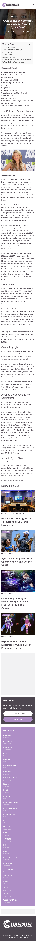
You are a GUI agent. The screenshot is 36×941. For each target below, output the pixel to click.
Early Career (8, 55)
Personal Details (9, 47)
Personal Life (8, 52)
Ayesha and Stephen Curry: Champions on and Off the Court (17, 561)
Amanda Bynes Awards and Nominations (17, 59)
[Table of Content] (29, 44)
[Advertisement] (18, 674)
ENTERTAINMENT (18, 16)
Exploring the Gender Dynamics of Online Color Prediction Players (16, 645)
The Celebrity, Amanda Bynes (13, 50)
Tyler (9, 32)
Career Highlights (9, 57)
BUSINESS (5, 514)
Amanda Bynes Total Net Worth (14, 62)
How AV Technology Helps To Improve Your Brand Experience (16, 521)
